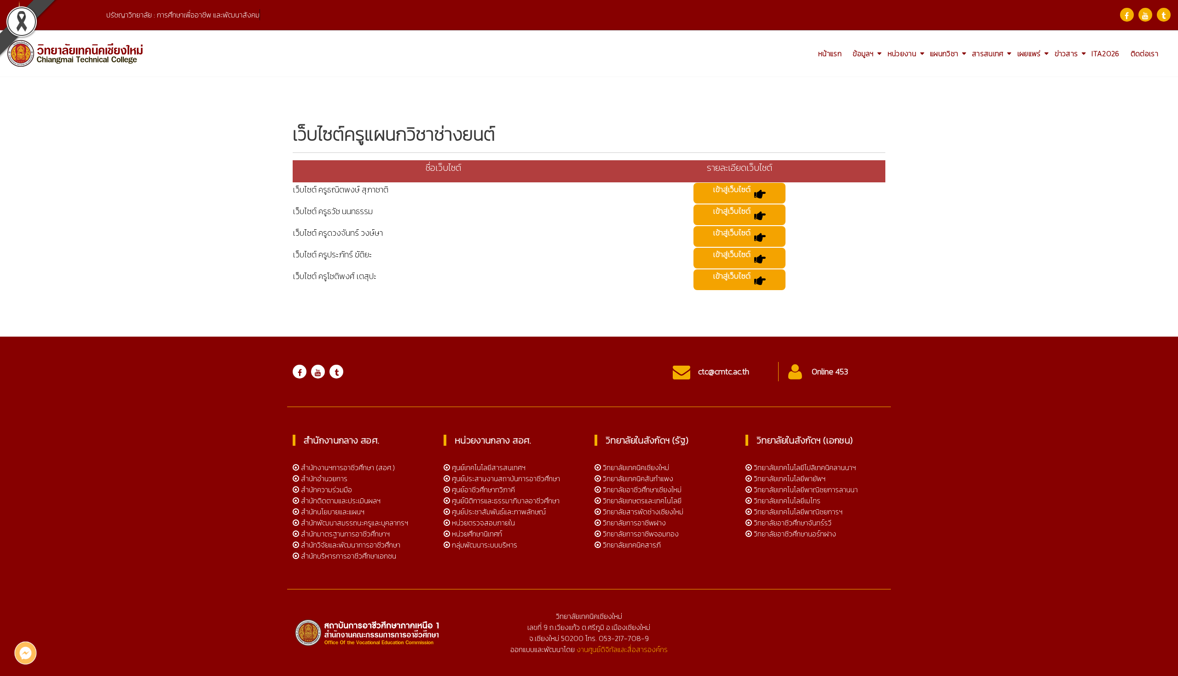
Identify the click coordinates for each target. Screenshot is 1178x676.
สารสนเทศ (987, 53)
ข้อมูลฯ (863, 53)
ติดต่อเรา (1144, 53)
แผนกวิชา (944, 53)
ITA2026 (1105, 53)
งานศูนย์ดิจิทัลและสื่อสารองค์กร (622, 649)
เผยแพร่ (1029, 53)
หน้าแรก (830, 53)
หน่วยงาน (902, 53)
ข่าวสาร (1066, 53)
